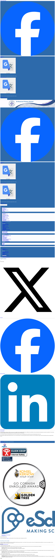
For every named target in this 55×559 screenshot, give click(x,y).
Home (2, 206)
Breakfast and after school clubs (6, 235)
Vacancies (3, 211)
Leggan (3, 244)
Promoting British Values (5, 218)
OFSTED (3, 216)
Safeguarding (4, 256)
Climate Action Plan (5, 249)
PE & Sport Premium (5, 217)
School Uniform (4, 238)
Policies (3, 254)
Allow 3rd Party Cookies (3, 77)
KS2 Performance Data (5, 252)
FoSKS (3, 210)
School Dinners (4, 237)
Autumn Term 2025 (4, 231)
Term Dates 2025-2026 (5, 239)
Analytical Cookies (5, 549)
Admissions (4, 213)
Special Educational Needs (6, 220)
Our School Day (4, 208)
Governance (4, 209)
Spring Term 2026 (4, 232)
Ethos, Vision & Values (5, 215)
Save (1, 558)
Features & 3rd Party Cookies (6, 553)
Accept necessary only (5, 544)
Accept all (1, 544)
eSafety (3, 236)
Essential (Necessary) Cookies (6, 545)
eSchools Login (4, 535)
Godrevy (3, 243)
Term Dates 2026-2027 (5, 240)
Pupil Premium (4, 219)
